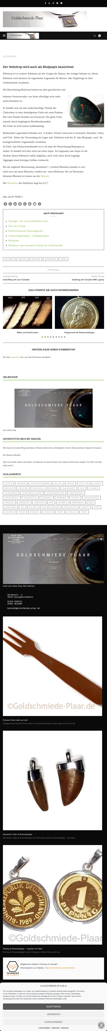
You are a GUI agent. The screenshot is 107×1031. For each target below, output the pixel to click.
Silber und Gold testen (27, 332)
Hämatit (45, 176)
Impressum (64, 1028)
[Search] (94, 36)
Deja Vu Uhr (84, 483)
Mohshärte (12, 183)
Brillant (58, 483)
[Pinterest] (57, 3)
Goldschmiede (11, 493)
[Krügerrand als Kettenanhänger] (79, 312)
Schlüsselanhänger (50, 507)
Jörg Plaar (9, 60)
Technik (21, 512)
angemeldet (15, 357)
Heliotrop (35, 259)
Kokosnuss (9, 502)
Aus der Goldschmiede (40, 483)
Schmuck (85, 507)
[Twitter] (49, 3)
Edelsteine (23, 488)
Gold (82, 488)
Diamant (97, 483)
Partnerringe (78, 502)
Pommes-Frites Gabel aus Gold (15, 720)
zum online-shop (9, 430)
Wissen (63, 259)
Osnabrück (62, 502)
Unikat (60, 512)
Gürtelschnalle (12, 498)
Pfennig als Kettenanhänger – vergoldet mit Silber (22, 949)
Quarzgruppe (50, 259)
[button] (5, 204)
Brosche (70, 483)
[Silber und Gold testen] (27, 312)
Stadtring (9, 512)
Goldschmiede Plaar (55, 493)
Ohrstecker (39, 502)
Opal (51, 502)
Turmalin (48, 512)
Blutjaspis (9, 259)
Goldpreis (93, 488)
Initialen (75, 498)
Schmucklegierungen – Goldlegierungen (28, 235)
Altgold (8, 483)
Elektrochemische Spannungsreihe (25, 230)
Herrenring (61, 498)
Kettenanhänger (91, 498)
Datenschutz (56, 1028)
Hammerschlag (30, 498)
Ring (23, 507)
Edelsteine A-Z (38, 488)
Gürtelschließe (76, 493)
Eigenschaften (68, 488)
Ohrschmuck (24, 502)
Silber (96, 507)
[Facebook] (45, 3)
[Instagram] (53, 3)
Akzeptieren (53, 1006)
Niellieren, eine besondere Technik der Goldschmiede (35, 245)
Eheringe (54, 488)
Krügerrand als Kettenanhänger (79, 332)
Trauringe (34, 512)
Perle (91, 502)
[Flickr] (61, 3)
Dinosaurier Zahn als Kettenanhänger (17, 834)
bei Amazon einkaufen (11, 455)
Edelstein (22, 259)
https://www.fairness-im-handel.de (60, 968)
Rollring (33, 507)
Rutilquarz (13, 240)
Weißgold (72, 512)
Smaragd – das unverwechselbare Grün (28, 221)
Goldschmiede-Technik (32, 493)
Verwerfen (53, 1014)
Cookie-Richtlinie (44, 1028)
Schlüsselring (70, 507)
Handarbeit (47, 498)
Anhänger (21, 483)
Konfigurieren (53, 1022)
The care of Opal (16, 226)
